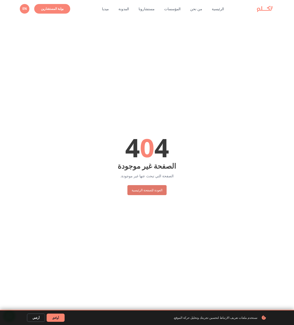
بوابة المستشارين (52, 9)
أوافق (55, 318)
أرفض (36, 318)
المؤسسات (172, 8)
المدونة (123, 8)
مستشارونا (147, 8)
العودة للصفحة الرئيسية (147, 190)
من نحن (196, 8)
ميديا (105, 8)
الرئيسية (218, 8)
